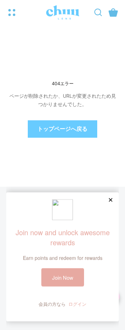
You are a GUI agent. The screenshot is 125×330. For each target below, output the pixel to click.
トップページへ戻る (63, 128)
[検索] (98, 12)
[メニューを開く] (11, 12)
